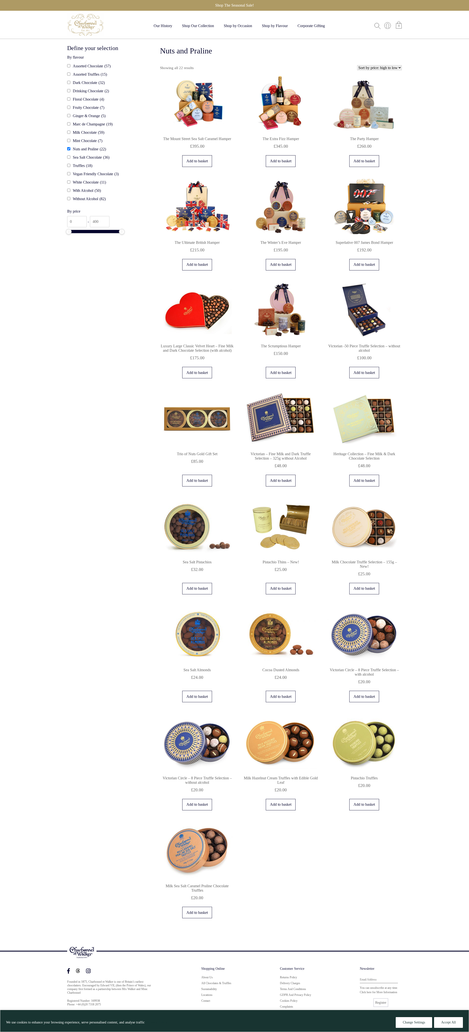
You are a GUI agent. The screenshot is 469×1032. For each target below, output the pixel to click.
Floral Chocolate (88, 99)
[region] (234, 1021)
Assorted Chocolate (92, 66)
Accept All (448, 1022)
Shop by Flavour (275, 26)
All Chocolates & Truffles (216, 983)
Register (380, 1002)
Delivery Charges (290, 983)
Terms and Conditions (293, 989)
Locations (207, 995)
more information (386, 992)
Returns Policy (288, 977)
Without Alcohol (89, 199)
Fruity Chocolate (88, 107)
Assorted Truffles (90, 74)
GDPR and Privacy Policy (295, 995)
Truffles (82, 166)
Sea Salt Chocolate (91, 157)
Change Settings (414, 1022)
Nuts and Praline (89, 149)
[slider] (69, 232)
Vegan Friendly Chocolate (96, 174)
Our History (163, 26)
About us (207, 977)
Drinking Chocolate (91, 91)
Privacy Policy (157, 1022)
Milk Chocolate (88, 132)
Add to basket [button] (197, 161)
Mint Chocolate (87, 141)
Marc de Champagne (93, 124)
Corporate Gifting (311, 26)
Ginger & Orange (89, 116)
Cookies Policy (289, 1000)
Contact (205, 1000)
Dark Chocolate (89, 83)
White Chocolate (89, 182)
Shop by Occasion (238, 26)
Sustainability (209, 989)
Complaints (286, 1006)
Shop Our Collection (198, 26)
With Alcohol (87, 190)
